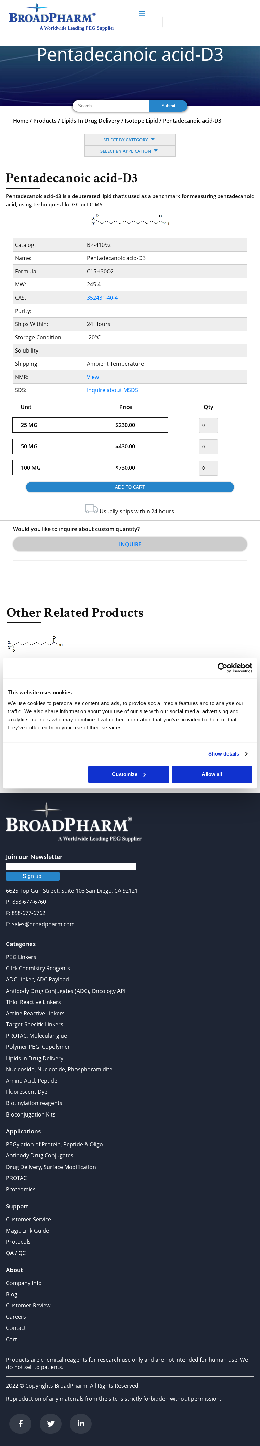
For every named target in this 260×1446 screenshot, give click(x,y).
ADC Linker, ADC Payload (37, 979)
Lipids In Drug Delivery (90, 120)
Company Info (24, 1283)
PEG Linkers (21, 957)
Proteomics (21, 1189)
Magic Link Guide (27, 1230)
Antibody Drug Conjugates (39, 1155)
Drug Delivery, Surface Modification (51, 1167)
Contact (16, 1328)
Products (45, 120)
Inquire (130, 544)
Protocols (18, 1242)
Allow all (212, 774)
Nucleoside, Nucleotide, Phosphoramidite (59, 1069)
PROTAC (16, 1178)
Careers (16, 1316)
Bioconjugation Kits (31, 1114)
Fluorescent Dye (26, 1092)
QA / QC (16, 1253)
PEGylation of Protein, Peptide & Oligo (54, 1144)
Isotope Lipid (141, 120)
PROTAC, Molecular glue (36, 1035)
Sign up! (33, 876)
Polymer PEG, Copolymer (38, 1046)
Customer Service (28, 1219)
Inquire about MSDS (112, 390)
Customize (124, 774)
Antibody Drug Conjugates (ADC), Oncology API (65, 991)
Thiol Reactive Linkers (33, 1002)
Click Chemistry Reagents (38, 968)
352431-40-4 (102, 297)
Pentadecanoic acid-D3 (192, 120)
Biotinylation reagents (34, 1103)
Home (20, 120)
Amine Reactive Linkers (35, 1013)
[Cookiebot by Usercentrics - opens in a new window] (222, 668)
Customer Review (28, 1305)
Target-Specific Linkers (34, 1024)
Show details (223, 754)
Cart (11, 1339)
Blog (11, 1294)
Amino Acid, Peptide (31, 1080)
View (93, 377)
